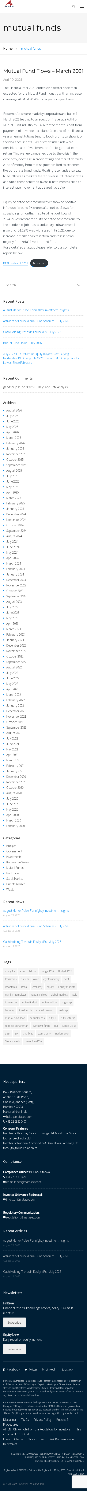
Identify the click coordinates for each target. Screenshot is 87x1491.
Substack (67, 1369)
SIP (16, 1033)
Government (14, 851)
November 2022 (16, 651)
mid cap (63, 1010)
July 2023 (12, 607)
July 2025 (12, 476)
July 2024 (12, 542)
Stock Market (14, 879)
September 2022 (16, 662)
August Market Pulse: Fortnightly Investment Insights (36, 310)
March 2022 (13, 695)
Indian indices (49, 1002)
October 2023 (14, 591)
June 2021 (12, 744)
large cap (66, 1002)
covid (36, 979)
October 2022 (14, 656)
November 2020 (16, 782)
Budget (11, 846)
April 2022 (12, 689)
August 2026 (14, 410)
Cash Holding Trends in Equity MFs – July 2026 (32, 332)
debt (66, 979)
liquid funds (25, 1010)
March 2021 (13, 760)
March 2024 (13, 563)
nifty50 (52, 1018)
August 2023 (14, 602)
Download (39, 263)
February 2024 (15, 569)
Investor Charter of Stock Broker (24, 1439)
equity (50, 987)
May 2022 (12, 684)
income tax (11, 1002)
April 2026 (12, 432)
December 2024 (16, 514)
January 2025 (15, 509)
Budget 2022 (65, 971)
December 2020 (16, 777)
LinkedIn (51, 1369)
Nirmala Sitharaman (16, 1026)
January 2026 (15, 449)
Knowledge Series (17, 862)
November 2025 (16, 454)
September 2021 (16, 727)
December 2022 (16, 645)
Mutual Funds (14, 868)
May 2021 (12, 749)
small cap (28, 1033)
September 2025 (16, 465)
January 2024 (15, 574)
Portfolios (12, 873)
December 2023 (16, 580)
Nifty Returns (68, 1018)
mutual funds (37, 1018)
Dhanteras (11, 987)
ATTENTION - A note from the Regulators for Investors (36, 1429)
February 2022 (15, 700)
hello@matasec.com (19, 1117)
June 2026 (12, 421)
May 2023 (12, 618)
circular (25, 979)
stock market (62, 1033)
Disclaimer (9, 1420)
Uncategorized (15, 884)
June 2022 (12, 678)
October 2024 (14, 525)
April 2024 (12, 558)
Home (8, 48)
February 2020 (15, 826)
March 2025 (13, 498)
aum (22, 971)
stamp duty (44, 1033)
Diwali (24, 987)
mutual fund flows (15, 1018)
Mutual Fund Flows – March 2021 (43, 71)
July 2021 (12, 738)
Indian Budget (29, 1002)
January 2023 (15, 640)
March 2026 (13, 438)
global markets (59, 994)
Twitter (33, 1369)
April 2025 (12, 492)
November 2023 (16, 585)
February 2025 (15, 503)
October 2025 (14, 460)
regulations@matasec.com (23, 1217)
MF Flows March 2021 (15, 263)
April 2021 (12, 755)
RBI (56, 1026)
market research (45, 1010)
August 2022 (14, 667)
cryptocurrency (52, 979)
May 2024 (12, 552)
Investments (13, 857)
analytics (10, 971)
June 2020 (12, 804)
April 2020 (12, 815)
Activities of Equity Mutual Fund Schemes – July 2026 (36, 321)
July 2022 (12, 673)
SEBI (7, 1033)
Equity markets (66, 987)
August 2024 (14, 536)
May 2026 (12, 427)
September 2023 (16, 596)
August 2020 (14, 793)
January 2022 (15, 706)
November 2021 (16, 716)
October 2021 (14, 722)
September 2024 (16, 531)
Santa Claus (69, 1026)
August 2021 (14, 733)
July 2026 (12, 416)
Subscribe (14, 1322)
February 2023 (15, 634)
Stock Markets (12, 1041)
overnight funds (41, 1026)
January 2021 (15, 771)
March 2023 (13, 629)
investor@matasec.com (21, 1199)
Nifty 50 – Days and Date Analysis (47, 387)
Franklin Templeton (16, 994)
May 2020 (12, 809)
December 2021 (16, 711)
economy (37, 987)
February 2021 (15, 766)
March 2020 (13, 820)
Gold (74, 994)
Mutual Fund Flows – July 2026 (22, 343)
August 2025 (14, 470)
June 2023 (12, 613)
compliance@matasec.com (23, 1182)
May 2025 (12, 487)
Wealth (10, 890)
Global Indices (39, 994)
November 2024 (16, 520)
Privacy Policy (43, 1420)
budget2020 (47, 971)
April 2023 (12, 624)
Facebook (13, 1369)
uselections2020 (33, 1041)
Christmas (10, 979)
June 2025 (12, 481)
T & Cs (25, 1420)
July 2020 (12, 798)
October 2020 (14, 788)
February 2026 (15, 443)
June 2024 (12, 547)
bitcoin (33, 971)
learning (9, 1010)
